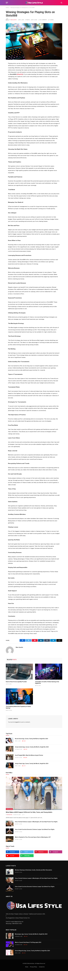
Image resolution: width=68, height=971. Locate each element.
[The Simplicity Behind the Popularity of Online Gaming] (19, 696)
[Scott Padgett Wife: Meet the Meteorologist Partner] (9, 757)
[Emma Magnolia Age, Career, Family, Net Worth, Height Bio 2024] (9, 952)
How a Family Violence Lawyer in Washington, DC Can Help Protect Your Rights (36, 821)
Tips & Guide (9, 809)
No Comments (43, 19)
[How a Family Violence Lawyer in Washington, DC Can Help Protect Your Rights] (9, 823)
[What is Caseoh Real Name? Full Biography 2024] (9, 944)
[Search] (61, 3)
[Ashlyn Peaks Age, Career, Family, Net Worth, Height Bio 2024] (9, 765)
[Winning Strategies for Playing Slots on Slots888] (34, 41)
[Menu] (7, 3)
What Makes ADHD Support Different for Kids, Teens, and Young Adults (29, 812)
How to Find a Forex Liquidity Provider (16, 681)
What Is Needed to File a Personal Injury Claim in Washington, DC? (33, 837)
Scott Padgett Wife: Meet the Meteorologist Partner (29, 755)
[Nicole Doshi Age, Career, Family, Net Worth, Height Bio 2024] (9, 740)
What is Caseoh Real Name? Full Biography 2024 (28, 942)
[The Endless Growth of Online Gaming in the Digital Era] (48, 672)
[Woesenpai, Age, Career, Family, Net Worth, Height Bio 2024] (9, 936)
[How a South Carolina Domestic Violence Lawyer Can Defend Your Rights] (9, 831)
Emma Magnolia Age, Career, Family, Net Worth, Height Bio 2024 (32, 950)
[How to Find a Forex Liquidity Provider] (19, 672)
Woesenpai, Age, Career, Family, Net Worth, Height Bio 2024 (31, 934)
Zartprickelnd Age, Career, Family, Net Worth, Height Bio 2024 (32, 747)
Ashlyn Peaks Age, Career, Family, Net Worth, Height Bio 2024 (31, 763)
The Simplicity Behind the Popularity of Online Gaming (18, 707)
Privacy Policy (33, 966)
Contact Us (42, 966)
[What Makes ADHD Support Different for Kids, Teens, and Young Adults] (34, 793)
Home (7, 7)
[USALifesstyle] (34, 2)
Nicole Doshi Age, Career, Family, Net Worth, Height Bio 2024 (31, 738)
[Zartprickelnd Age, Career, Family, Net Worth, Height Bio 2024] (9, 749)
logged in (17, 722)
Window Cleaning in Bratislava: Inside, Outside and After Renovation (33, 870)
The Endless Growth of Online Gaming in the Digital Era (47, 682)
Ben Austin (13, 19)
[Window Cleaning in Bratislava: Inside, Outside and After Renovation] (9, 872)
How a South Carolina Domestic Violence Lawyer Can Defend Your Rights (34, 829)
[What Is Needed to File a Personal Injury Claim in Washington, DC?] (9, 839)
